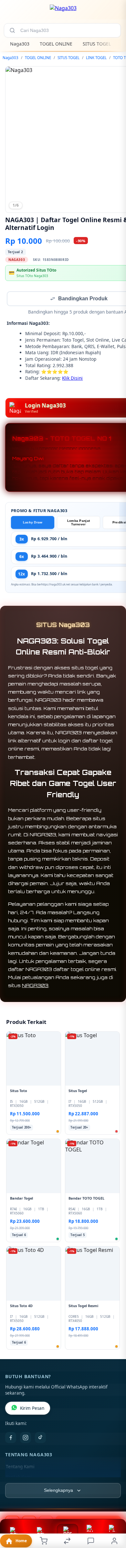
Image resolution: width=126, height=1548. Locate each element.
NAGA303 (35, 986)
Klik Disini (72, 379)
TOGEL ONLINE (56, 44)
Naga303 (19, 44)
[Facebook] (10, 1438)
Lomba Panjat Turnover (78, 523)
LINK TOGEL (96, 57)
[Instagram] (25, 1438)
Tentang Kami (20, 1467)
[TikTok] (40, 1438)
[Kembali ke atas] (114, 1505)
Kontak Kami (19, 1478)
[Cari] (12, 30)
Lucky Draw (33, 523)
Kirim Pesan (32, 1409)
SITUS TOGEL (97, 44)
